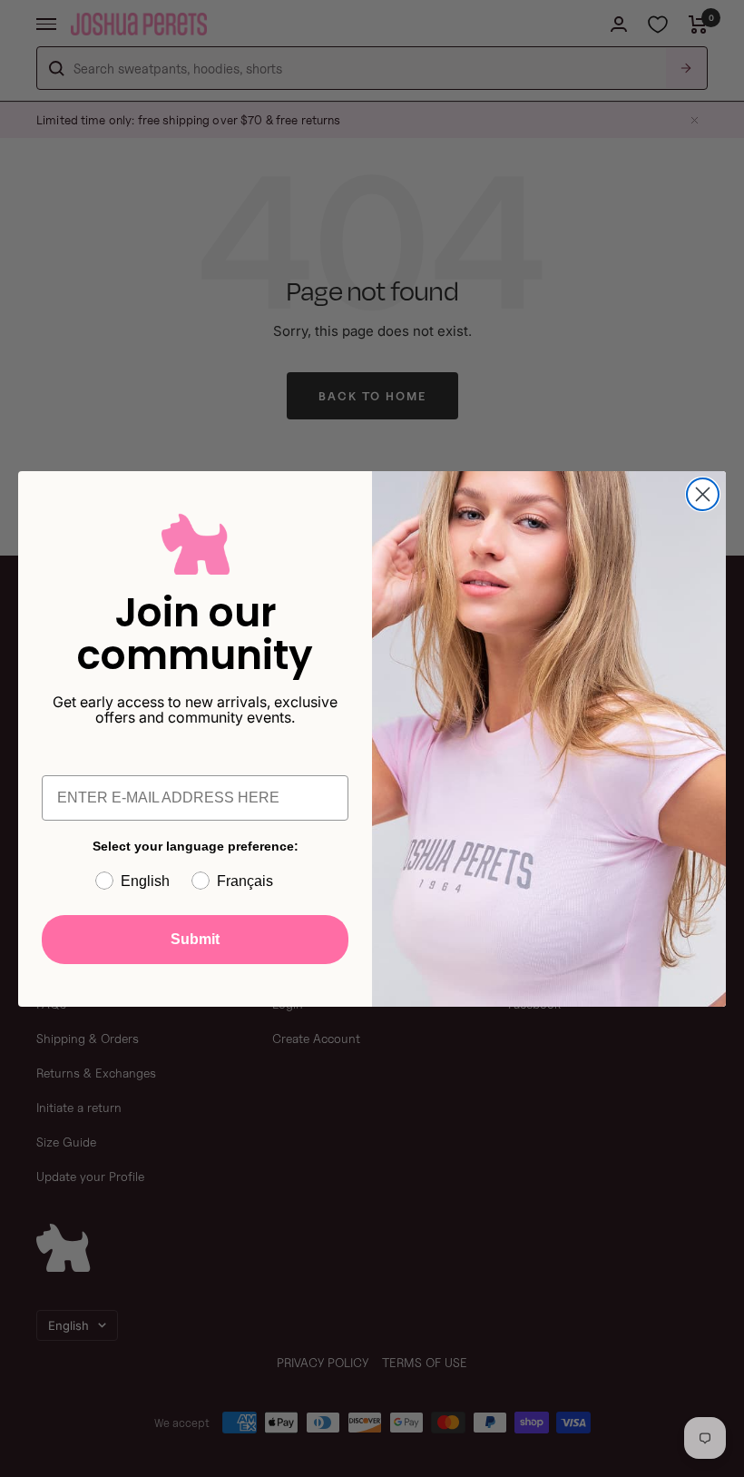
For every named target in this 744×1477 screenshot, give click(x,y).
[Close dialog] (703, 494)
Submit (195, 939)
